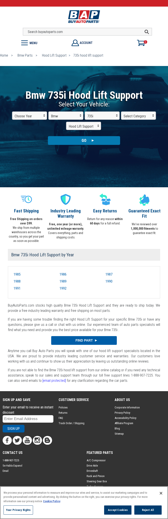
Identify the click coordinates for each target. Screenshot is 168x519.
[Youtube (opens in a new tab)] (27, 440)
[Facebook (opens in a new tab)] (7, 440)
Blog (117, 428)
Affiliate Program (124, 423)
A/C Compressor (96, 460)
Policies (63, 407)
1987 (108, 274)
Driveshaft (92, 470)
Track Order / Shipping (71, 423)
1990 (108, 281)
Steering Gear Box (97, 481)
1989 (63, 281)
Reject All (148, 510)
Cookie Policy (51, 501)
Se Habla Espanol (12, 465)
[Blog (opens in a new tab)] (47, 440)
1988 (17, 281)
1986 (63, 274)
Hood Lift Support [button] (81, 126)
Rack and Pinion (96, 476)
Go (84, 140)
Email (6, 470)
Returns (63, 412)
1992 (63, 288)
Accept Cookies (118, 510)
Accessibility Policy (125, 418)
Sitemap (119, 433)
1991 (17, 288)
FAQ (61, 418)
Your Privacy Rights (18, 510)
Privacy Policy (122, 412)
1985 (17, 274)
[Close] (161, 493)
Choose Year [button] (23, 116)
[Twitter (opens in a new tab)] (17, 440)
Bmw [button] (54, 116)
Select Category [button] (135, 116)
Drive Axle (92, 465)
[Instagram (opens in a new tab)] (37, 440)
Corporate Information (127, 407)
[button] (42, 42)
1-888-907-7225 (11, 460)
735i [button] (90, 116)
